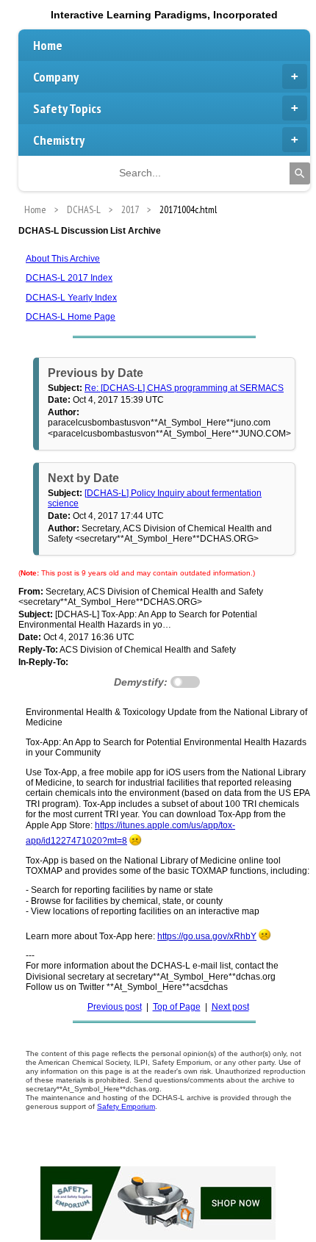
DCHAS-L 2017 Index (69, 278)
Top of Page (177, 1007)
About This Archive (63, 259)
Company (56, 76)
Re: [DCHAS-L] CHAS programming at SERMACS (184, 388)
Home (47, 45)
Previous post (114, 1007)
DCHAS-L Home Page (70, 317)
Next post (230, 1007)
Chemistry (59, 140)
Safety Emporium (126, 1106)
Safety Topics (67, 108)
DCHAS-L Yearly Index (71, 297)
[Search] (300, 173)
